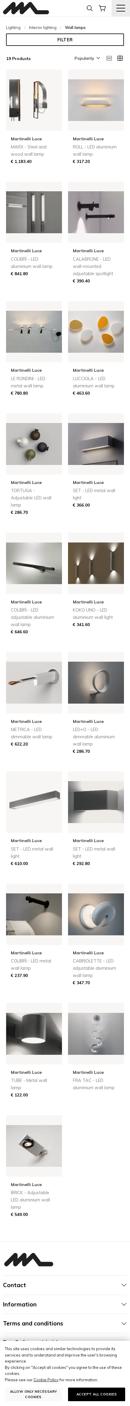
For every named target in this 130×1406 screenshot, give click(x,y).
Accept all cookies (96, 1394)
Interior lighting (43, 27)
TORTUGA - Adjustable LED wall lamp (31, 498)
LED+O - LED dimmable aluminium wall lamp (94, 737)
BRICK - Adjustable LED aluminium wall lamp (30, 1200)
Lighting (13, 27)
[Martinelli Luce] (26, 8)
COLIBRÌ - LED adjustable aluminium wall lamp (32, 617)
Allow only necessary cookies (33, 1394)
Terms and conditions (33, 1323)
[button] (87, 58)
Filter (65, 40)
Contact (14, 1285)
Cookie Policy (46, 1379)
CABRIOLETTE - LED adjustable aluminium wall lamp (94, 968)
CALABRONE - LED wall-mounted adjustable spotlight (93, 266)
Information (20, 1304)
